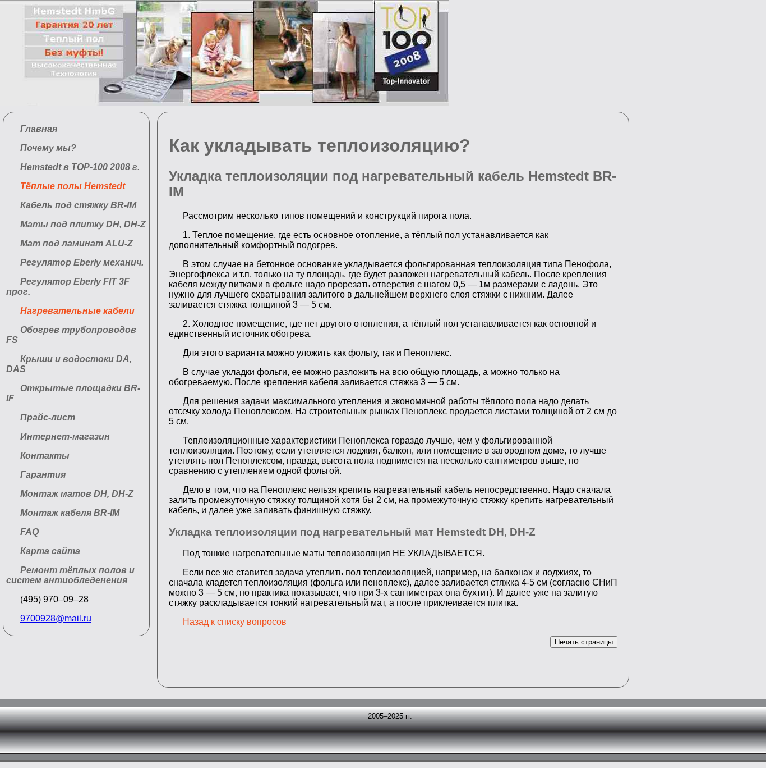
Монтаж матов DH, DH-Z (76, 494)
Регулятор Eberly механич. (82, 262)
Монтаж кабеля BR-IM (69, 513)
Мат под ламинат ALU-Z (76, 243)
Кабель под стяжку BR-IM (78, 205)
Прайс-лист (47, 417)
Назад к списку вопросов (235, 622)
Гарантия (43, 474)
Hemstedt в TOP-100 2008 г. (80, 167)
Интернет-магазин (65, 436)
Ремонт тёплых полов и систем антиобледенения (70, 575)
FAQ (29, 532)
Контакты (45, 455)
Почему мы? (48, 148)
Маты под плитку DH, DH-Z (83, 224)
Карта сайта (50, 551)
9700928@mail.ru (55, 618)
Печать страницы (584, 642)
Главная (38, 129)
